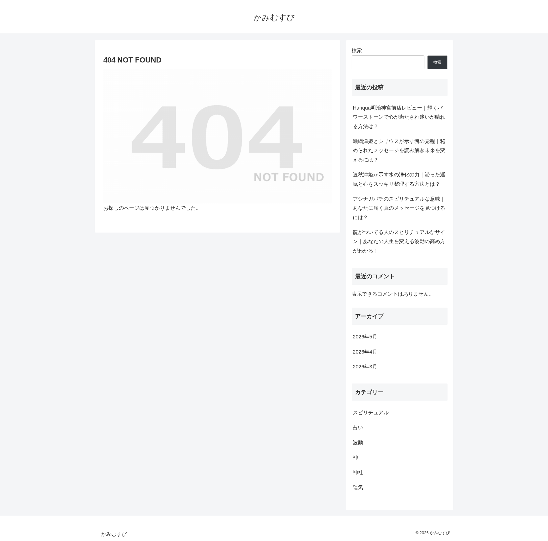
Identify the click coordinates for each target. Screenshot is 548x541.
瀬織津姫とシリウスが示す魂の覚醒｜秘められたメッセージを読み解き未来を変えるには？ (399, 150)
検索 (357, 50)
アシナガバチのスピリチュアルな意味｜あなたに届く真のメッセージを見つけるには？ (399, 208)
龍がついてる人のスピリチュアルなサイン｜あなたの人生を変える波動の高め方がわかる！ (399, 241)
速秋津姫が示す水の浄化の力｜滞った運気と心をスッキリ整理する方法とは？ (399, 179)
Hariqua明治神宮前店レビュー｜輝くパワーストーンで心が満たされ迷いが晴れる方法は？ (399, 117)
